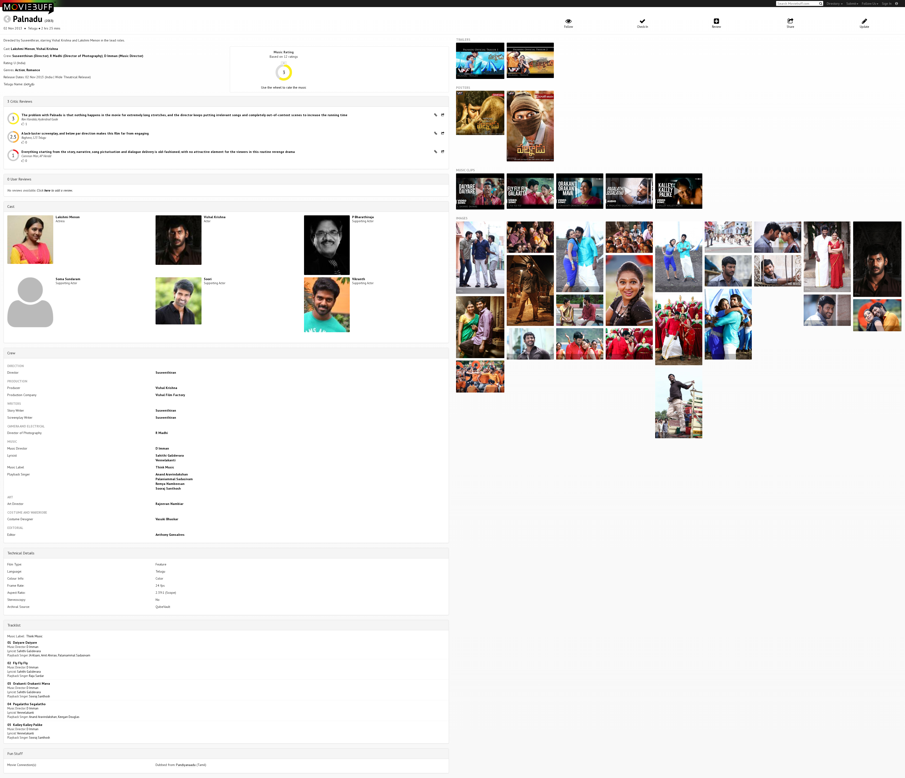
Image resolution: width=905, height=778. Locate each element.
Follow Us (869, 3)
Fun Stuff (15, 753)
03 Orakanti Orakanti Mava (28, 683)
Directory (833, 3)
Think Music (165, 467)
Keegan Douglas (68, 717)
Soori (208, 279)
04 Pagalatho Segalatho (26, 704)
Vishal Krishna (47, 49)
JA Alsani (34, 655)
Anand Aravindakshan (172, 474)
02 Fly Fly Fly (17, 663)
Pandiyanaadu (186, 765)
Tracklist (14, 625)
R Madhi (162, 433)
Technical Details (20, 553)
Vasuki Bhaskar (167, 519)
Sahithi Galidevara (170, 455)
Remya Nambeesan (170, 484)
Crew (11, 353)
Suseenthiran (166, 372)
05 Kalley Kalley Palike (24, 725)
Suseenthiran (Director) (30, 56)
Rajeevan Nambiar (169, 504)
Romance (33, 70)
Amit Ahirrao (49, 655)
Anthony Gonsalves (170, 534)
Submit (851, 3)
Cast (11, 206)
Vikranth (358, 279)
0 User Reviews (19, 179)
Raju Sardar (36, 676)
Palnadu (27, 18)
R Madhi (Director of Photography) (76, 56)
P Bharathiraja (363, 217)
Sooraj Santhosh (168, 488)
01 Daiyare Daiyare (22, 642)
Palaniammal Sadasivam (174, 479)
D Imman (162, 448)
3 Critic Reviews (19, 101)
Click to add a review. (55, 190)
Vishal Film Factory (170, 395)
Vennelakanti (166, 460)
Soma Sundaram (68, 279)
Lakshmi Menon (23, 49)
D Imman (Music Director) (123, 56)
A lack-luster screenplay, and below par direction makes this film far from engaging (85, 133)
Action (20, 70)
